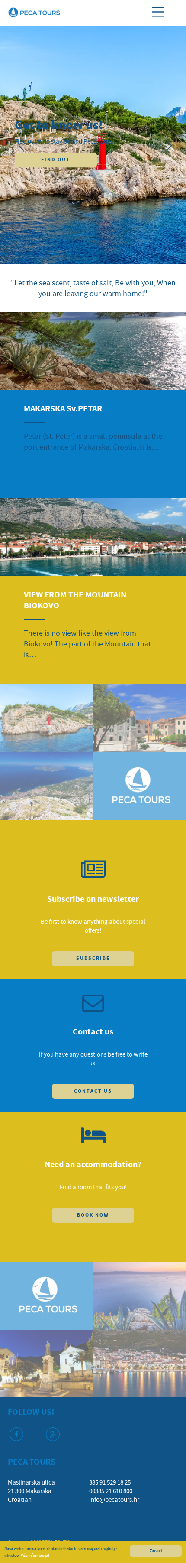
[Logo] (34, 11)
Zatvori (156, 1550)
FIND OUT (55, 159)
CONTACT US (93, 1091)
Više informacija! (35, 1555)
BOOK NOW (93, 1215)
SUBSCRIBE (93, 958)
